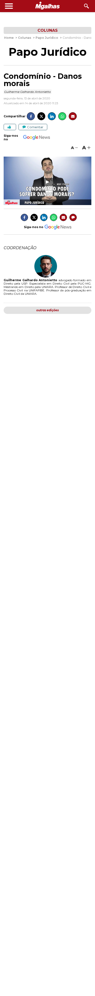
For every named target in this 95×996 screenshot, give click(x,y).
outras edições (47, 310)
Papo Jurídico (47, 52)
